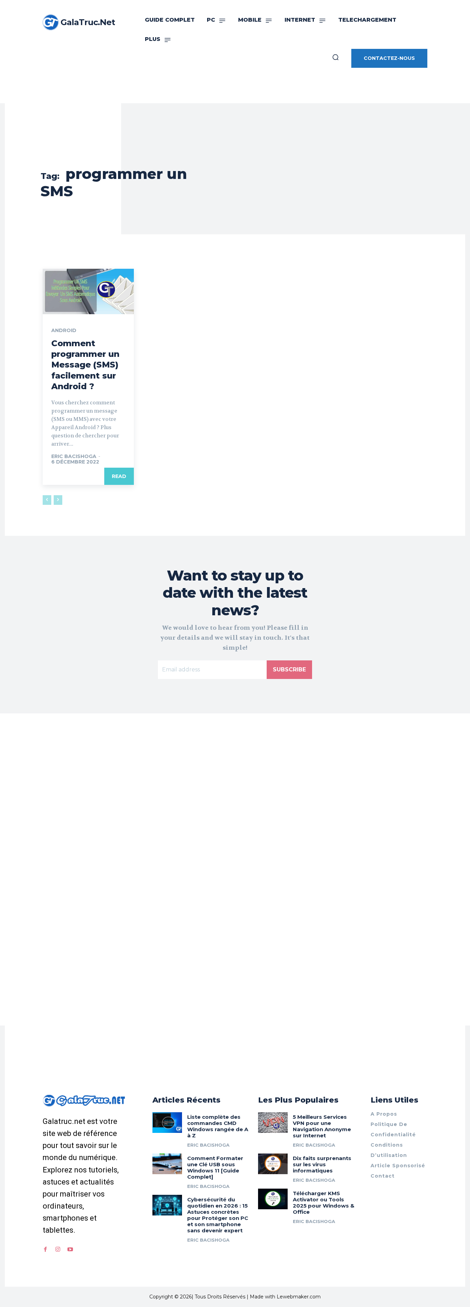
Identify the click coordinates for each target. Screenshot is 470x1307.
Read (119, 476)
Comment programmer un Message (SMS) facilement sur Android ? (85, 364)
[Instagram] (58, 1249)
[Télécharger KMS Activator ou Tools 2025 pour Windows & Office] (273, 1199)
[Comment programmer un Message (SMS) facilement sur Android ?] (88, 291)
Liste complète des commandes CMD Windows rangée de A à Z (217, 1126)
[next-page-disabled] (58, 500)
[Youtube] (70, 1249)
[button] (335, 57)
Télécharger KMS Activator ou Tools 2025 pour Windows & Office (323, 1202)
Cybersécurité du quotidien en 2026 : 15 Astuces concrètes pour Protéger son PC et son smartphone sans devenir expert (217, 1215)
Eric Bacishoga (73, 456)
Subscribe (289, 669)
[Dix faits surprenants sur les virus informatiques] (273, 1164)
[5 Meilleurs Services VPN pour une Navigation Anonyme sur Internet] (273, 1122)
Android (63, 330)
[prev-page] (47, 500)
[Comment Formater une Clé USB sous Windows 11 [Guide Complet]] (167, 1164)
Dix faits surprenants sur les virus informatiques (322, 1164)
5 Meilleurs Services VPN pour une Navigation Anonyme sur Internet (322, 1126)
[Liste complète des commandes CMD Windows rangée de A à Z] (167, 1122)
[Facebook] (45, 1249)
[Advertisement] (235, 820)
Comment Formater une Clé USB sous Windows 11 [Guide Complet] (215, 1167)
